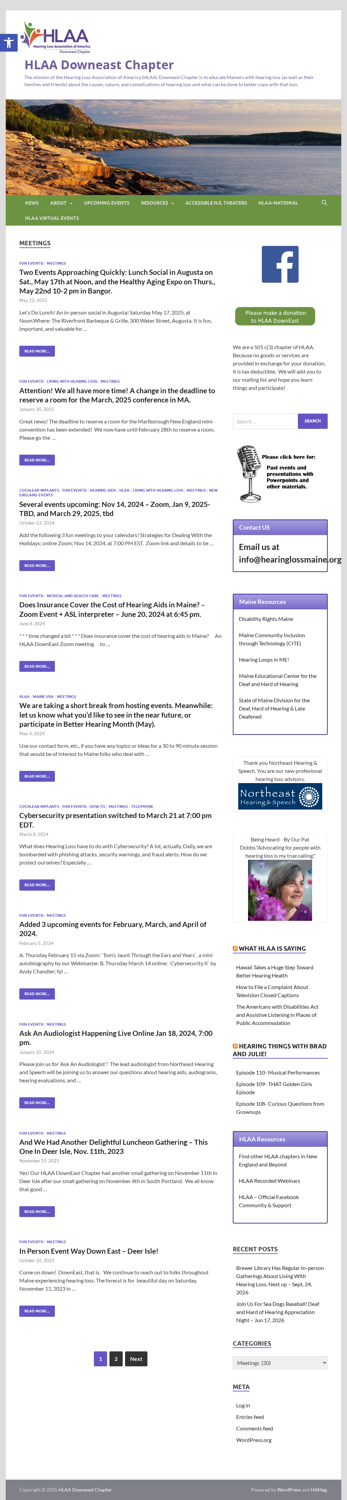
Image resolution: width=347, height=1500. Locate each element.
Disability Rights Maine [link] (266, 618)
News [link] (32, 203)
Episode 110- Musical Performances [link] (278, 1072)
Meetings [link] (56, 263)
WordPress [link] (289, 1490)
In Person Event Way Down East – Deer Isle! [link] (89, 1251)
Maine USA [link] (43, 696)
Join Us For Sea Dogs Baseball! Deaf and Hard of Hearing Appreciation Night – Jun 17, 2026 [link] (277, 1311)
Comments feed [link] (254, 1428)
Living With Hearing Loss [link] (72, 381)
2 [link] (116, 1358)
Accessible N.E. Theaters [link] (216, 203)
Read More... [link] (34, 350)
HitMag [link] (319, 1490)
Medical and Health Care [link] (73, 595)
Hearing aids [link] (103, 490)
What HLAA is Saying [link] (272, 948)
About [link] (58, 203)
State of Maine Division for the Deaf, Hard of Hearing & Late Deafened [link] (274, 708)
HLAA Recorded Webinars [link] (269, 1180)
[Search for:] (280, 421)
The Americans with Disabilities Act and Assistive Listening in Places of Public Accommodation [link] (277, 1014)
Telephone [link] (142, 806)
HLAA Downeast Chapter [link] (99, 64)
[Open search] (324, 203)
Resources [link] (154, 203)
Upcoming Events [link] (106, 203)
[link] (9, 43)
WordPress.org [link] (253, 1440)
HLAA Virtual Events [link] (52, 218)
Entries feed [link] (250, 1416)
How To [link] (97, 806)
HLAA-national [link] (278, 203)
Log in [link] (243, 1405)
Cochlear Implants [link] (39, 490)
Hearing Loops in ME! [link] (264, 659)
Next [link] (136, 1358)
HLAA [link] (124, 490)
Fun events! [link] (31, 263)
